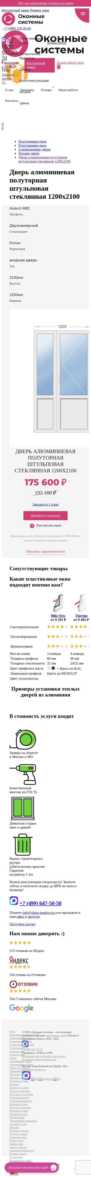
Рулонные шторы (18, 1130)
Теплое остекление (19, 1091)
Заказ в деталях (18, 1147)
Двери (24, 69)
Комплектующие (34, 80)
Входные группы (18, 1081)
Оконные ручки (18, 1124)
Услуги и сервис (18, 1134)
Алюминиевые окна (20, 1038)
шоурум (34, 916)
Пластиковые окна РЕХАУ (24, 1034)
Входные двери (18, 1077)
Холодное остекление (21, 1094)
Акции (24, 92)
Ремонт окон (39, 10)
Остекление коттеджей (21, 1044)
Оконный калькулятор (21, 1150)
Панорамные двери (20, 1071)
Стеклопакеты (17, 1048)
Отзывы (48, 89)
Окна (12, 1031)
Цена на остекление (20, 1107)
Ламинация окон (18, 1114)
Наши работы (68, 90)
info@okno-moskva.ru (39, 912)
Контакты (11, 101)
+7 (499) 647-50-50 (10, 49)
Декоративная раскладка (22, 1120)
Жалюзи (14, 1127)
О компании (16, 1157)
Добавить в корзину (45, 516)
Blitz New (58, 616)
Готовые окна (17, 1051)
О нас (9, 90)
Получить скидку (22, 924)
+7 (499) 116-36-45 (17, 28)
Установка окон (18, 1137)
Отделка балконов (19, 1097)
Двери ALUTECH (19, 1067)
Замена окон (16, 1143)
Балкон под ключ (18, 1087)
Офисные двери (18, 1074)
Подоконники (17, 1117)
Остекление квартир (20, 1041)
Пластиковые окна (31, 40)
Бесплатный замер (15, 10)
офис (21, 916)
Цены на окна (17, 1054)
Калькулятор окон (70, 62)
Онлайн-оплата (17, 1153)
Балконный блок (18, 1104)
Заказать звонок (8, 76)
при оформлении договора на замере (46, 3)
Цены (24, 103)
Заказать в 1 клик (45, 504)
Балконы (14, 1084)
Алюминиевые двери (21, 1064)
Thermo (81, 616)
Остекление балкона (29, 56)
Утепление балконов (20, 1101)
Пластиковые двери (20, 1061)
